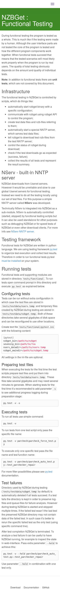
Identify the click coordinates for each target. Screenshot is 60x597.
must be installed (11, 261)
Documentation (31, 587)
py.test (53, 249)
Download (15, 587)
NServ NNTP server (22, 231)
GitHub (45, 587)
